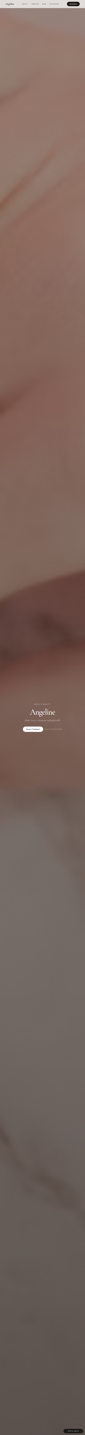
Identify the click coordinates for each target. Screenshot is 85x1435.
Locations (54, 4)
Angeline (9, 4)
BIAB (44, 4)
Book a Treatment (33, 729)
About (25, 4)
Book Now (73, 4)
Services (35, 4)
